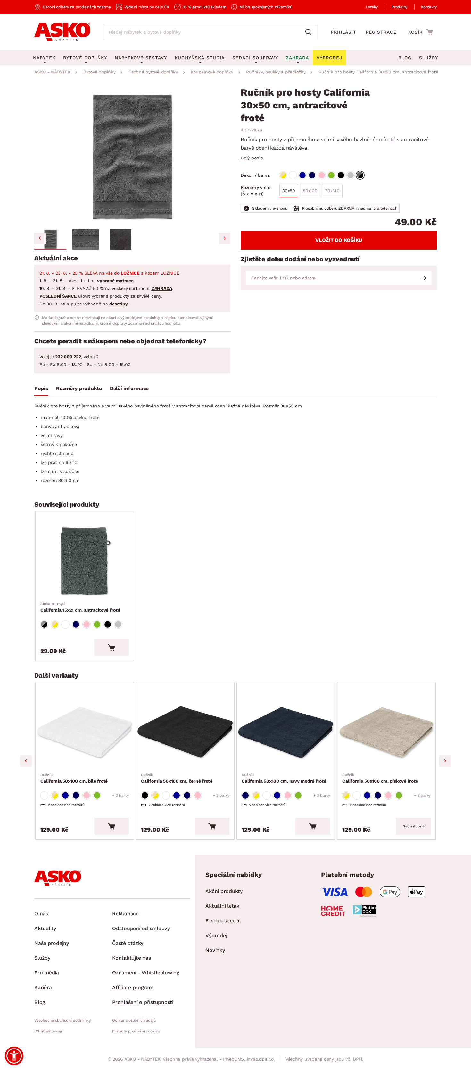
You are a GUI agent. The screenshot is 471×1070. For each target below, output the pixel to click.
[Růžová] (322, 175)
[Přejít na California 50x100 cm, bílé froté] (85, 733)
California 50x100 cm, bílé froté (74, 778)
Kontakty (429, 7)
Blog (404, 57)
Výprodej (216, 935)
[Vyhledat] (310, 32)
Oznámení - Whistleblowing (145, 973)
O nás (41, 914)
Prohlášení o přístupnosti (142, 1002)
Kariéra (43, 987)
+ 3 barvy (120, 795)
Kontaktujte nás (131, 958)
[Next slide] (224, 238)
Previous (26, 761)
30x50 (288, 190)
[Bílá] (293, 175)
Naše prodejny (51, 943)
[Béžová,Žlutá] (283, 175)
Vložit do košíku (338, 240)
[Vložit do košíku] (111, 647)
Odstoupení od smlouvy (141, 928)
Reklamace (125, 914)
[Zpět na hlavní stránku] (62, 32)
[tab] (41, 390)
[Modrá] (302, 175)
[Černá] (341, 175)
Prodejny (399, 7)
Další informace (129, 388)
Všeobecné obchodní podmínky (62, 1020)
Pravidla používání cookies (136, 1031)
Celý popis (252, 157)
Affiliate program (132, 987)
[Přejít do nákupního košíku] (420, 31)
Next (445, 761)
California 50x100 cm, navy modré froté (284, 778)
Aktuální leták (222, 906)
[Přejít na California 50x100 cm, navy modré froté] (286, 733)
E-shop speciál (223, 921)
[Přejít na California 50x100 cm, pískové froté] (386, 733)
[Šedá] (350, 175)
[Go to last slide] (40, 238)
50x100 (310, 190)
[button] (50, 239)
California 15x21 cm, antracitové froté (80, 607)
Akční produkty (224, 891)
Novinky (215, 950)
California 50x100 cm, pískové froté (380, 778)
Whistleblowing (48, 1031)
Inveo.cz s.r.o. (261, 1059)
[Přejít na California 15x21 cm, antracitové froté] (85, 562)
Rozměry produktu (79, 388)
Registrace (381, 32)
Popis (41, 388)
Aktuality (45, 928)
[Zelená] (331, 175)
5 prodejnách (385, 208)
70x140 (332, 190)
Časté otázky (127, 943)
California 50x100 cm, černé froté (176, 778)
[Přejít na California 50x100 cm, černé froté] (185, 733)
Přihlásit (343, 32)
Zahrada (297, 57)
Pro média (46, 973)
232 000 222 (68, 356)
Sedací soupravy (255, 57)
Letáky (372, 7)
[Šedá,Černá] (360, 175)
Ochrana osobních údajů (134, 1020)
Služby (428, 57)
